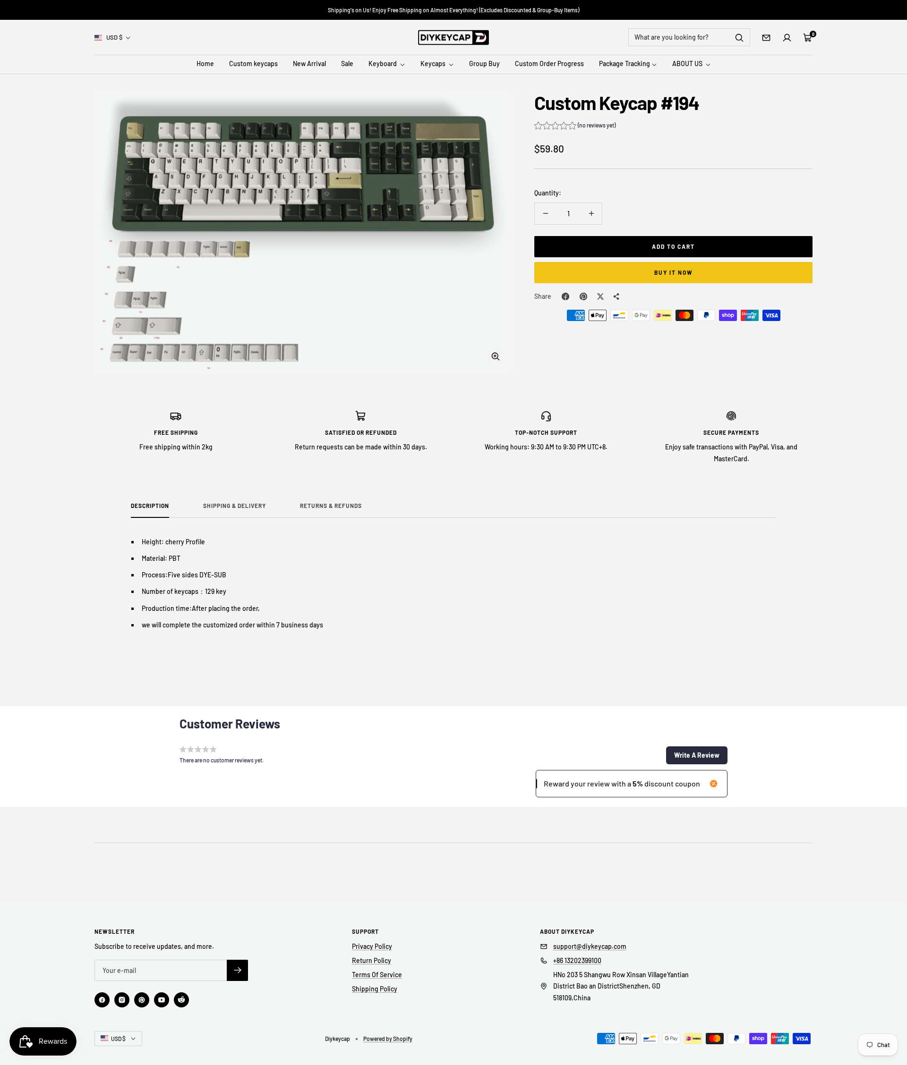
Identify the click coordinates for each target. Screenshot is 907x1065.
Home (205, 64)
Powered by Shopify (387, 1038)
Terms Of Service (377, 975)
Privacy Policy (372, 946)
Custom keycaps (253, 64)
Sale (347, 64)
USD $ (114, 37)
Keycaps (433, 64)
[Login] (787, 37)
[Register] (237, 970)
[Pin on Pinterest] (583, 296)
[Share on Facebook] (565, 296)
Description (150, 505)
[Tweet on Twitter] (600, 296)
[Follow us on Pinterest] (141, 999)
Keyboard (383, 64)
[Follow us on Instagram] (121, 999)
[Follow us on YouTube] (161, 999)
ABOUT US (688, 64)
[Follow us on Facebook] (102, 999)
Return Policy (371, 960)
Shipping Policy (374, 989)
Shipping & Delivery (234, 505)
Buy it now (673, 272)
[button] (575, 126)
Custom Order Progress (549, 64)
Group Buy (484, 64)
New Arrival (309, 64)
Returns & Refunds (331, 505)
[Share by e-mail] (616, 296)
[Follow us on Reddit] (181, 999)
